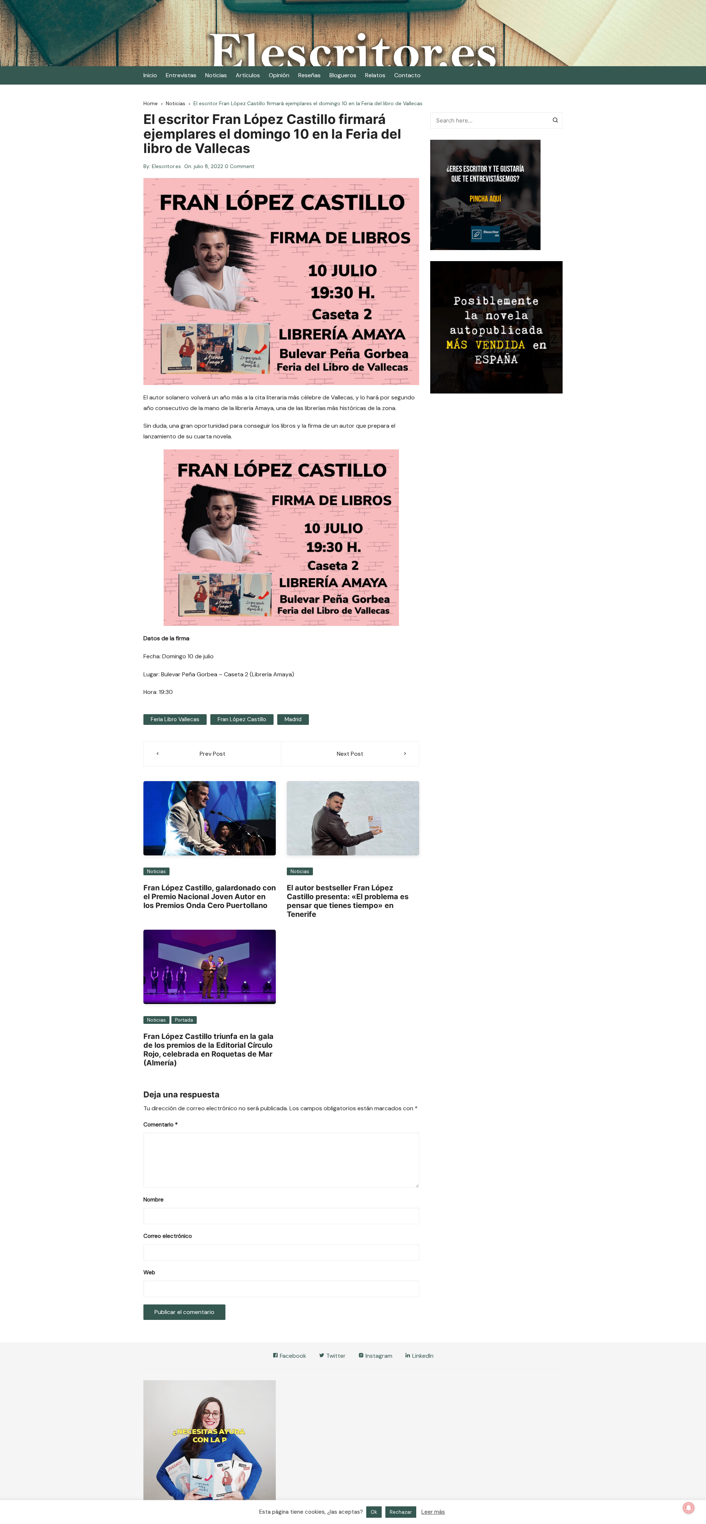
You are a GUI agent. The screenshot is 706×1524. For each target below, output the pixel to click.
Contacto (407, 75)
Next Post (350, 754)
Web (149, 1272)
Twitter (335, 1356)
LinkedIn (422, 1356)
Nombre (153, 1199)
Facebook (292, 1356)
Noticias (216, 75)
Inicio (150, 75)
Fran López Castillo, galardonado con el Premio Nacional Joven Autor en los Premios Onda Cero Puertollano (209, 896)
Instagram (378, 1356)
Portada (184, 1020)
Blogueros (342, 75)
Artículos (248, 75)
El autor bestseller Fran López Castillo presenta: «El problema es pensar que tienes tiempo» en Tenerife (348, 901)
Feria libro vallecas (175, 719)
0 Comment (239, 166)
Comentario (160, 1124)
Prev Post (212, 754)
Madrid (293, 719)
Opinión (279, 75)
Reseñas (309, 75)
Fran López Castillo (242, 719)
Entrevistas (181, 75)
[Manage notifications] (689, 1508)
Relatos (375, 75)
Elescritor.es (166, 166)
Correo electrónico (167, 1236)
